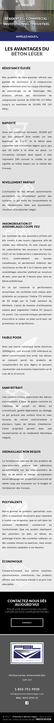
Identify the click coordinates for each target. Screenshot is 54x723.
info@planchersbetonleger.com (27, 693)
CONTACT (27, 622)
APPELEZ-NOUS (26, 36)
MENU (26, 5)
